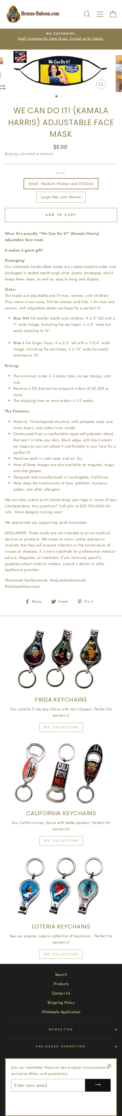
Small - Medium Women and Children (60, 183)
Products (61, 984)
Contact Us (61, 993)
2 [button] (61, 96)
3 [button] (66, 96)
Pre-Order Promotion (61, 1046)
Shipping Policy (61, 1002)
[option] (61, 36)
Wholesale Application (60, 1012)
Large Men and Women (61, 197)
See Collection (61, 727)
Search (61, 974)
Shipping (11, 154)
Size (61, 173)
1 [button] (56, 96)
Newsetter (61, 1029)
